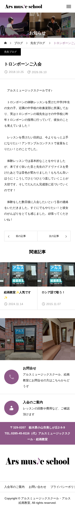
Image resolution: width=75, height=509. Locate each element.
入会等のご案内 (14, 486)
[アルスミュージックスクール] (23, 6)
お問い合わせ (37, 486)
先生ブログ (10, 51)
